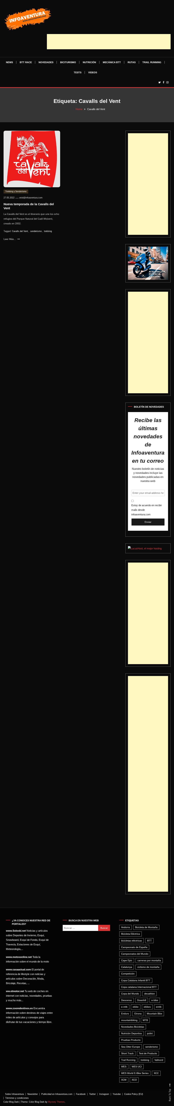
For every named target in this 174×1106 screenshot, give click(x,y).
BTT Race (26, 62)
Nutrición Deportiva (131, 1033)
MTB (145, 1020)
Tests (77, 72)
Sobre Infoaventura (14, 1094)
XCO (134, 1079)
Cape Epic (126, 960)
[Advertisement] (109, 41)
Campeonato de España (134, 947)
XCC (156, 1073)
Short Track (127, 1053)
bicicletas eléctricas (131, 940)
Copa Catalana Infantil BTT (135, 980)
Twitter (92, 1094)
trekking (48, 231)
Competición (128, 973)
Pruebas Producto (131, 1040)
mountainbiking (129, 1020)
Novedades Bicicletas (132, 1026)
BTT (149, 940)
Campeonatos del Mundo (134, 953)
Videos (92, 72)
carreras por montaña (149, 960)
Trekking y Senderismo (16, 191)
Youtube (117, 1094)
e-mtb (124, 1006)
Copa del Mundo (130, 993)
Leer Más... (10, 239)
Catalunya (126, 967)
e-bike (154, 1000)
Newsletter (32, 1094)
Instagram (104, 1094)
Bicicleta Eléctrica (130, 933)
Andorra (125, 927)
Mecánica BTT (112, 62)
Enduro (125, 1013)
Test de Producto (148, 1053)
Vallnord (158, 1060)
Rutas (132, 62)
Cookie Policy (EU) (133, 1094)
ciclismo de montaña (148, 967)
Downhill (141, 1000)
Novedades (46, 62)
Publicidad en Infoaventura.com (56, 1094)
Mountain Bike (154, 1013)
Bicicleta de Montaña (146, 927)
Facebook (81, 1094)
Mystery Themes (56, 1102)
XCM (123, 1079)
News (9, 62)
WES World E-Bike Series (135, 1073)
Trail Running (151, 62)
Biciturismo (68, 62)
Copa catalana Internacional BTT (139, 987)
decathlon (149, 993)
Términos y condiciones (17, 1098)
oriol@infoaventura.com (30, 197)
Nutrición (89, 62)
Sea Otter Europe (130, 1046)
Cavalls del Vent (20, 231)
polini (150, 1033)
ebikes (147, 1006)
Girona (138, 1013)
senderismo (36, 231)
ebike (135, 1006)
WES (123, 1066)
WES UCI (137, 1066)
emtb (158, 1006)
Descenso (126, 1000)
